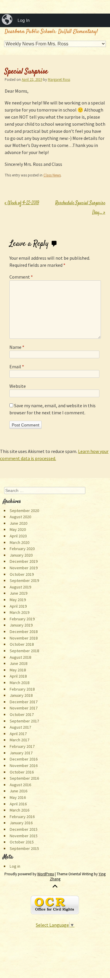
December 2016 (24, 759)
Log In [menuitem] (24, 20)
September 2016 (24, 778)
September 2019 (24, 580)
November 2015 (24, 835)
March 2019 (19, 612)
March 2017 (19, 740)
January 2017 (21, 752)
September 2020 (24, 510)
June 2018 (18, 663)
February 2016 (22, 816)
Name (16, 347)
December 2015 (24, 829)
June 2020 (18, 523)
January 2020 (21, 555)
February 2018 (22, 689)
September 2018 (24, 650)
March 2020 (19, 542)
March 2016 (19, 810)
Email (16, 366)
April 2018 (18, 676)
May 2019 (18, 599)
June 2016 (18, 791)
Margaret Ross (59, 79)
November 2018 (24, 638)
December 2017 (24, 701)
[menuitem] (7, 20)
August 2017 (20, 727)
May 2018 (18, 670)
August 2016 (20, 784)
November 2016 (24, 765)
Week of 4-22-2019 (22, 203)
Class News (52, 175)
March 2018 (19, 682)
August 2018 (20, 657)
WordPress (45, 873)
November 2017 (24, 708)
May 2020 (18, 529)
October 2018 (22, 644)
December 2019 (24, 561)
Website (17, 386)
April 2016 (18, 804)
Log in (15, 866)
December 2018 (24, 631)
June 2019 (18, 593)
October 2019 (22, 574)
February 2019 (22, 619)
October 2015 (22, 842)
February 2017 (22, 746)
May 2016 (18, 797)
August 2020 (20, 516)
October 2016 (22, 772)
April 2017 (18, 733)
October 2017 (22, 714)
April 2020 (18, 536)
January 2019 (21, 625)
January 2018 (21, 695)
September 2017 (24, 721)
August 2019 (20, 587)
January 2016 (21, 822)
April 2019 (18, 606)
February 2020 (22, 548)
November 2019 (24, 567)
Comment (21, 277)
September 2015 (24, 848)
